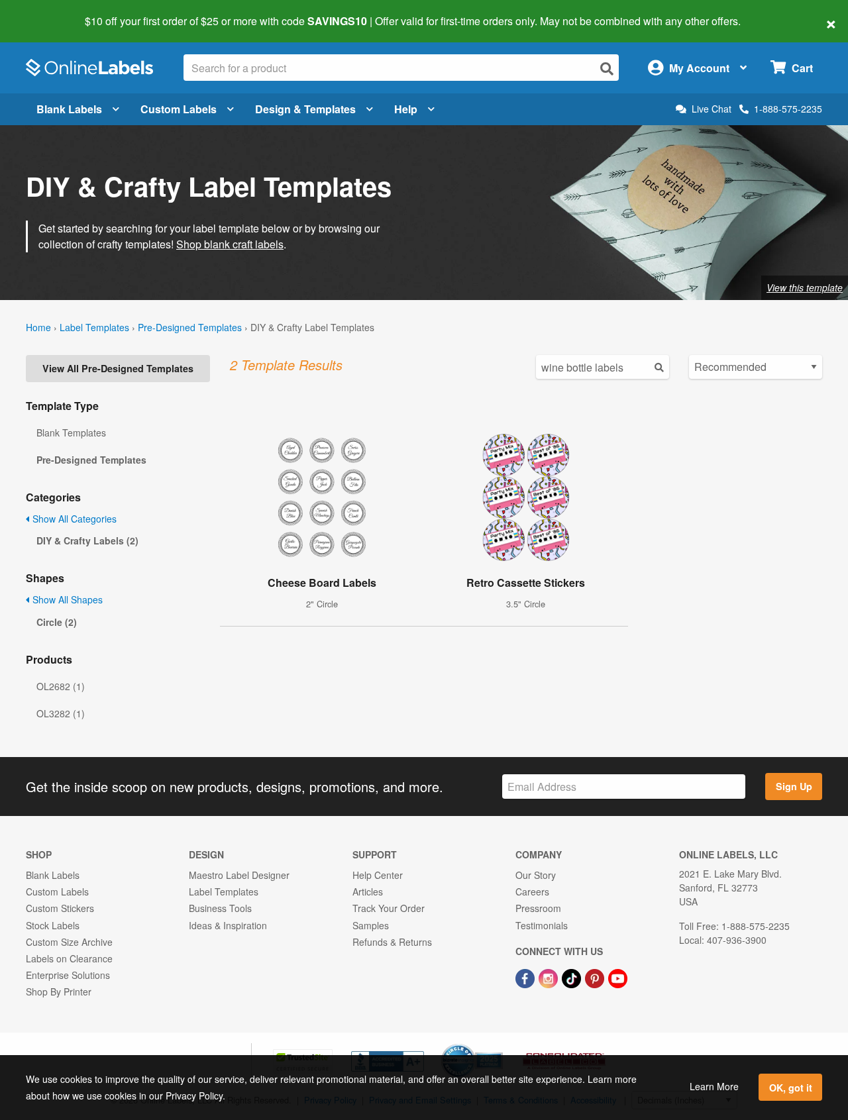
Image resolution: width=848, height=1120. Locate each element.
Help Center (377, 875)
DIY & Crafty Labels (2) (87, 540)
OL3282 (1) (60, 713)
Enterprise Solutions (68, 975)
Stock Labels (53, 925)
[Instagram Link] (549, 977)
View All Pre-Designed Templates (117, 368)
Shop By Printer (58, 991)
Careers (532, 891)
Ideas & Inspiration (228, 925)
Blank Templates (71, 432)
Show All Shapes (66, 599)
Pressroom (538, 908)
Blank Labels (69, 109)
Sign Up (794, 786)
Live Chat (711, 109)
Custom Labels (178, 109)
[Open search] (607, 68)
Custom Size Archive (69, 941)
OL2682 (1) (60, 686)
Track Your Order (388, 908)
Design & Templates (305, 109)
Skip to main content (48, 12)
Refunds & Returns (392, 941)
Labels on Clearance (69, 958)
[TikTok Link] (573, 977)
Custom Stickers (60, 908)
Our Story (535, 875)
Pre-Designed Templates (190, 327)
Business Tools (220, 908)
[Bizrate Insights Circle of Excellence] (498, 1045)
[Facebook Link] (526, 977)
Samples (370, 925)
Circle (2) (56, 622)
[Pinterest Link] (596, 977)
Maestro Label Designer (239, 875)
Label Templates (94, 327)
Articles (367, 891)
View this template (805, 287)
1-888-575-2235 (788, 108)
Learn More (714, 1086)
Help (405, 109)
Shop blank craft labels (230, 244)
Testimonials (541, 925)
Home (38, 327)
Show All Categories (73, 518)
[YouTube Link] (617, 977)
